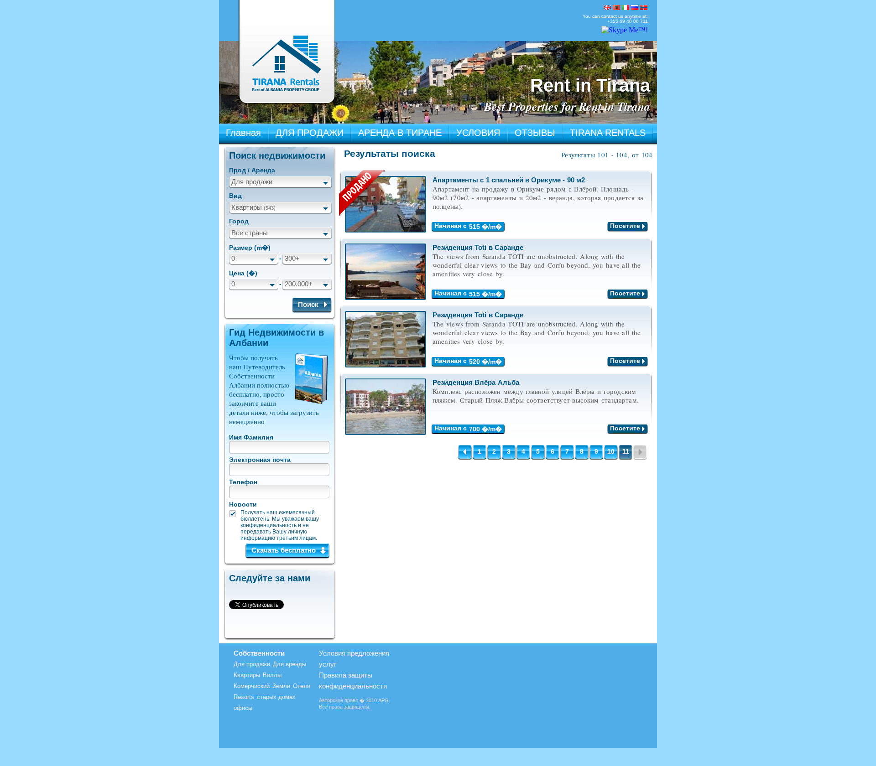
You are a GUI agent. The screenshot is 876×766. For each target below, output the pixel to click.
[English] (607, 7)
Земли (281, 686)
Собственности (259, 653)
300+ (292, 258)
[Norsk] (643, 7)
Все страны (249, 233)
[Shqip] (616, 7)
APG (383, 700)
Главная (243, 133)
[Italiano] (625, 7)
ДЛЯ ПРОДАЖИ (310, 133)
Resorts (244, 697)
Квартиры (253, 207)
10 (611, 451)
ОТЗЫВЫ (535, 133)
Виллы (272, 675)
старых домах (276, 697)
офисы (243, 707)
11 (625, 451)
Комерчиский (252, 686)
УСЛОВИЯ (478, 133)
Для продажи (251, 182)
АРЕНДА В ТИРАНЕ (400, 133)
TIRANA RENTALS (608, 133)
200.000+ (299, 284)
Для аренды (289, 664)
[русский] (635, 7)
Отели (301, 686)
